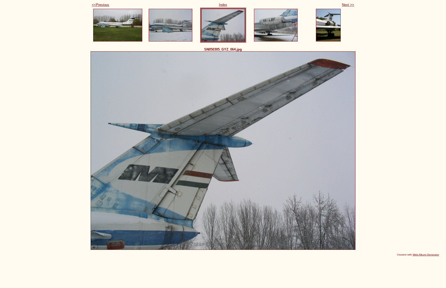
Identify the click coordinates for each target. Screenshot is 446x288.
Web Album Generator (426, 254)
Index (223, 5)
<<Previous (100, 5)
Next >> (348, 5)
